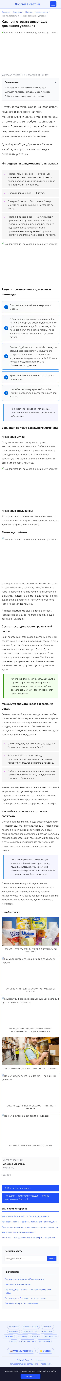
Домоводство (50, 1336)
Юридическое (27, 1341)
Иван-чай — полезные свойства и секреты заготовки (28, 1237)
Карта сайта (46, 1364)
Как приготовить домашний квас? (19, 1232)
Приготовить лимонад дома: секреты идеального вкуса (30, 1227)
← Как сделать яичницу (18, 1188)
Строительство (30, 1331)
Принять (30, 1376)
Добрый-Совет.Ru (27, 4)
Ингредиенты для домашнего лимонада (26, 87)
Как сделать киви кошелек (18, 1284)
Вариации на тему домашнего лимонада (26, 96)
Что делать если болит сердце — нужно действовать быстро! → (27, 1197)
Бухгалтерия (44, 1341)
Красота (36, 1336)
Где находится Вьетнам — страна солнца (25, 1298)
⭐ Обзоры (45, 1351)
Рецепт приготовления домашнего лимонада (28, 92)
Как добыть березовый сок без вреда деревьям (25, 1216)
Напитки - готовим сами (36, 12)
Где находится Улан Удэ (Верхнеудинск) (25, 1279)
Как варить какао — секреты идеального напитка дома (29, 1221)
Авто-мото (14, 1326)
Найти (51, 1258)
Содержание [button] (30, 82)
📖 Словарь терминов (21, 1351)
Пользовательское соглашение (24, 1364)
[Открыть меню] (53, 4)
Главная (6, 12)
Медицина (13, 1331)
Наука (13, 1341)
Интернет (9, 1336)
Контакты (40, 1360)
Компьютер (23, 1336)
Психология (46, 1331)
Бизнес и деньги (30, 1326)
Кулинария (17, 12)
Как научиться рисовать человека (21, 1303)
